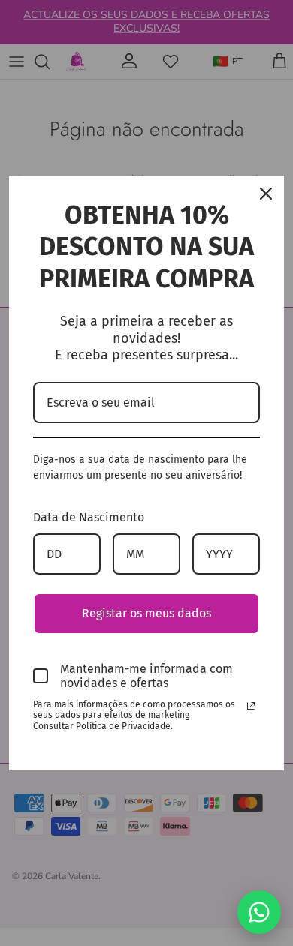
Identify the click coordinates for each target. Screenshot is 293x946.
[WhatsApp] (259, 912)
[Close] (266, 194)
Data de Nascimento (88, 517)
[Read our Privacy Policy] (251, 706)
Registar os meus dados (146, 613)
